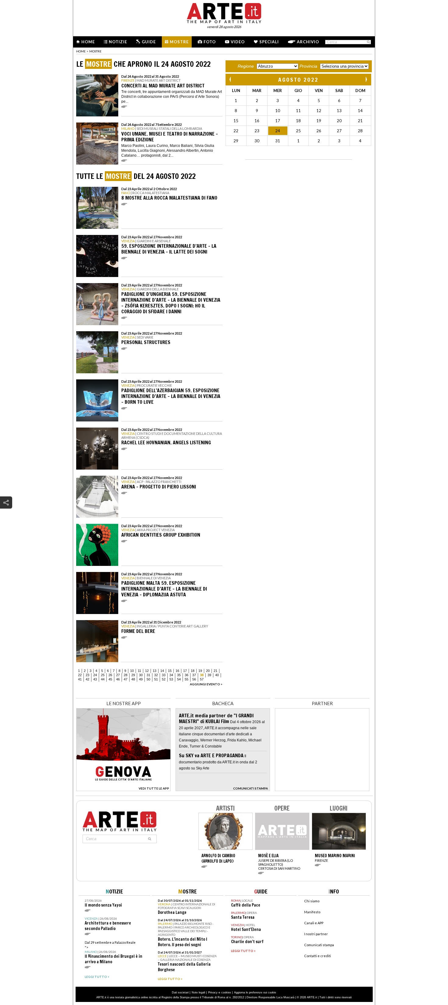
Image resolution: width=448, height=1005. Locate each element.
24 (95, 675)
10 (132, 671)
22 (80, 675)
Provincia (308, 66)
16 (177, 671)
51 (156, 679)
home (81, 51)
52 (163, 679)
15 (170, 671)
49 (141, 679)
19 (200, 671)
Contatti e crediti (317, 956)
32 (156, 675)
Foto (210, 41)
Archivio (308, 41)
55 (186, 679)
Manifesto (312, 912)
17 (185, 671)
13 (154, 671)
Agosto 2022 (298, 79)
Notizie (118, 41)
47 (125, 679)
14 (162, 671)
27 (118, 675)
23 (87, 675)
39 (209, 675)
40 (217, 675)
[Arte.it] (224, 12)
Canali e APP (313, 923)
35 (179, 675)
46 (118, 679)
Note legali (198, 992)
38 (202, 675)
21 (215, 671)
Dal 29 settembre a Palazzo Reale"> (113, 952)
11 (139, 671)
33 (163, 675)
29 (133, 675)
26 (110, 675)
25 (103, 675)
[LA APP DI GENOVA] (123, 789)
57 (202, 679)
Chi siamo (311, 901)
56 (194, 679)
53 (171, 679)
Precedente (230, 79)
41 (80, 679)
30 (141, 675)
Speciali (269, 41)
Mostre (179, 41)
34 (171, 675)
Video (238, 41)
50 (148, 679)
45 (110, 679)
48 (133, 679)
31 (148, 675)
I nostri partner (316, 934)
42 (87, 679)
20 (208, 671)
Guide (149, 41)
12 (147, 671)
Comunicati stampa (319, 945)
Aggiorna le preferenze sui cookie (255, 992)
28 (125, 675)
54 (179, 679)
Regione (246, 66)
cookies (226, 992)
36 (186, 675)
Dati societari (180, 992)
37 (194, 675)
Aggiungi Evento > (206, 684)
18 (192, 671)
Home (88, 41)
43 (95, 679)
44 (103, 679)
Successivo (366, 79)
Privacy (213, 992)
